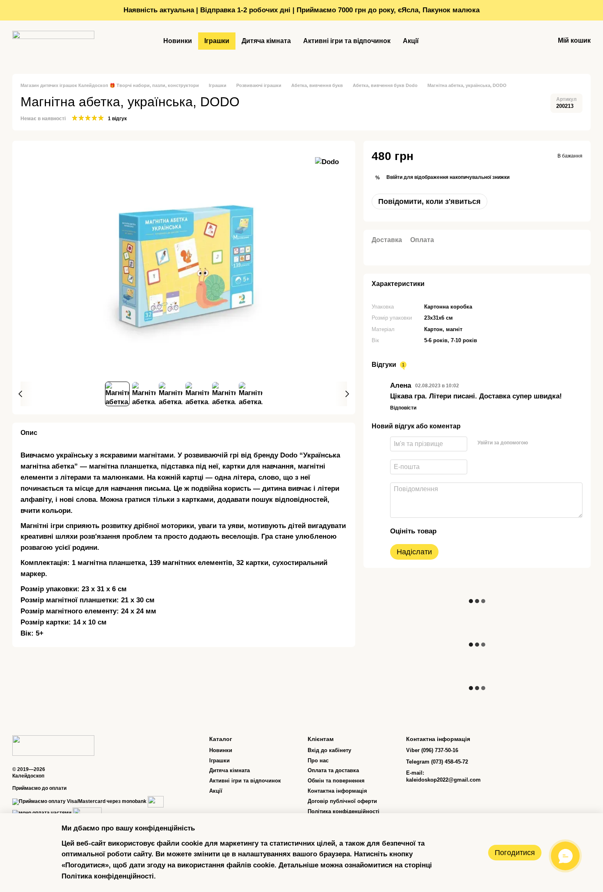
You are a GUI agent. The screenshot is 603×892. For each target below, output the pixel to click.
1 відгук (117, 118)
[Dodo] (327, 161)
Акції (411, 40)
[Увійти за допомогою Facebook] (537, 443)
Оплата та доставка (333, 770)
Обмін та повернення (336, 781)
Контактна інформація (337, 791)
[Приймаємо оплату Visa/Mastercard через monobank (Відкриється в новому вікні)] (79, 801)
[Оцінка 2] (463, 531)
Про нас (318, 760)
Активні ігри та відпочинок (347, 40)
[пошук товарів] (439, 41)
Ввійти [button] (394, 177)
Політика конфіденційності (343, 811)
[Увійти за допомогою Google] (550, 443)
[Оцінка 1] (450, 531)
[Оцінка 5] (502, 531)
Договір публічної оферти (342, 801)
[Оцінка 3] (476, 531)
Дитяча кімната (266, 40)
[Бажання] (526, 41)
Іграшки (216, 40)
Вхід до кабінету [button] (329, 750)
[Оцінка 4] (489, 531)
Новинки (177, 40)
